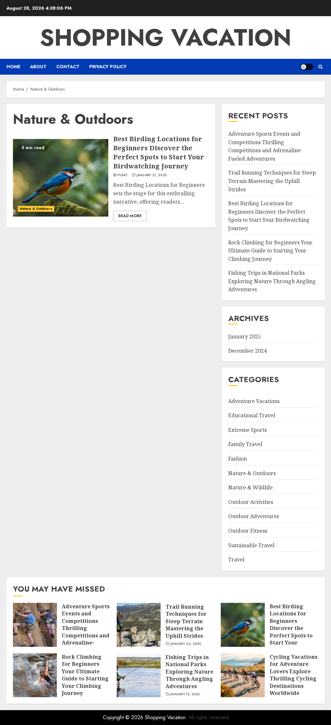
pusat (122, 175)
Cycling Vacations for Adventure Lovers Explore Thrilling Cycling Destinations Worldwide (293, 675)
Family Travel (245, 444)
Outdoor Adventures (253, 516)
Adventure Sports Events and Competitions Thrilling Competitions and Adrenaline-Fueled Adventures (86, 632)
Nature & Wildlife (250, 487)
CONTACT (68, 66)
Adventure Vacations (254, 401)
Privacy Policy (108, 66)
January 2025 (244, 336)
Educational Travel (251, 415)
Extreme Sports (247, 429)
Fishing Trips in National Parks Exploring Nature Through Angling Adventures (272, 281)
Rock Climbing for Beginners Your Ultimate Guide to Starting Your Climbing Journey (270, 250)
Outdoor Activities (250, 502)
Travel (236, 559)
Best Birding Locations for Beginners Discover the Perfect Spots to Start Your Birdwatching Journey (158, 152)
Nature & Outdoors (36, 208)
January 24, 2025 (185, 644)
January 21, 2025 (151, 175)
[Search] (320, 66)
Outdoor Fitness (247, 530)
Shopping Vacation (165, 37)
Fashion (237, 458)
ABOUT (38, 66)
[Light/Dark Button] (306, 67)
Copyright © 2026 (124, 717)
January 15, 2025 (185, 694)
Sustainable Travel (251, 545)
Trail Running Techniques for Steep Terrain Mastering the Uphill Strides (272, 181)
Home (13, 66)
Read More (130, 216)
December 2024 (247, 350)
